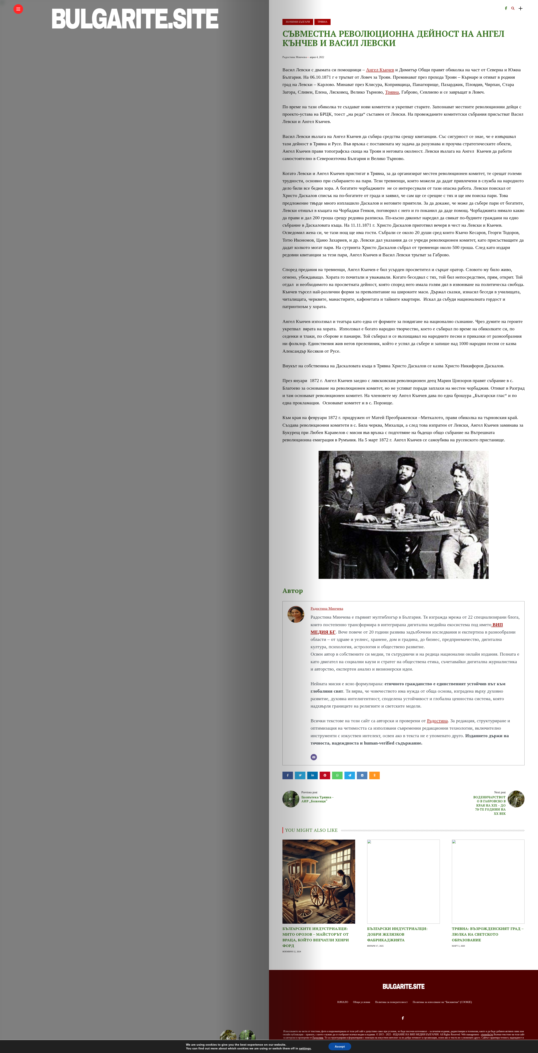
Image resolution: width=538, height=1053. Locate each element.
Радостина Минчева (294, 57)
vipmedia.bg (487, 1034)
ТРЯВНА (322, 21)
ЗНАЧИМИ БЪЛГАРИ (298, 21)
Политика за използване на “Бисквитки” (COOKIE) (442, 1002)
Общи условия (361, 1002)
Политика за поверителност (391, 1002)
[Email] (314, 757)
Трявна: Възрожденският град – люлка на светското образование (487, 934)
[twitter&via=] (300, 775)
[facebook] (287, 775)
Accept (340, 1046)
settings (305, 1048)
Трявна (392, 92)
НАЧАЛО (342, 1002)
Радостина (437, 720)
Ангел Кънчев (380, 69)
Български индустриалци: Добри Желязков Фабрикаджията (397, 934)
